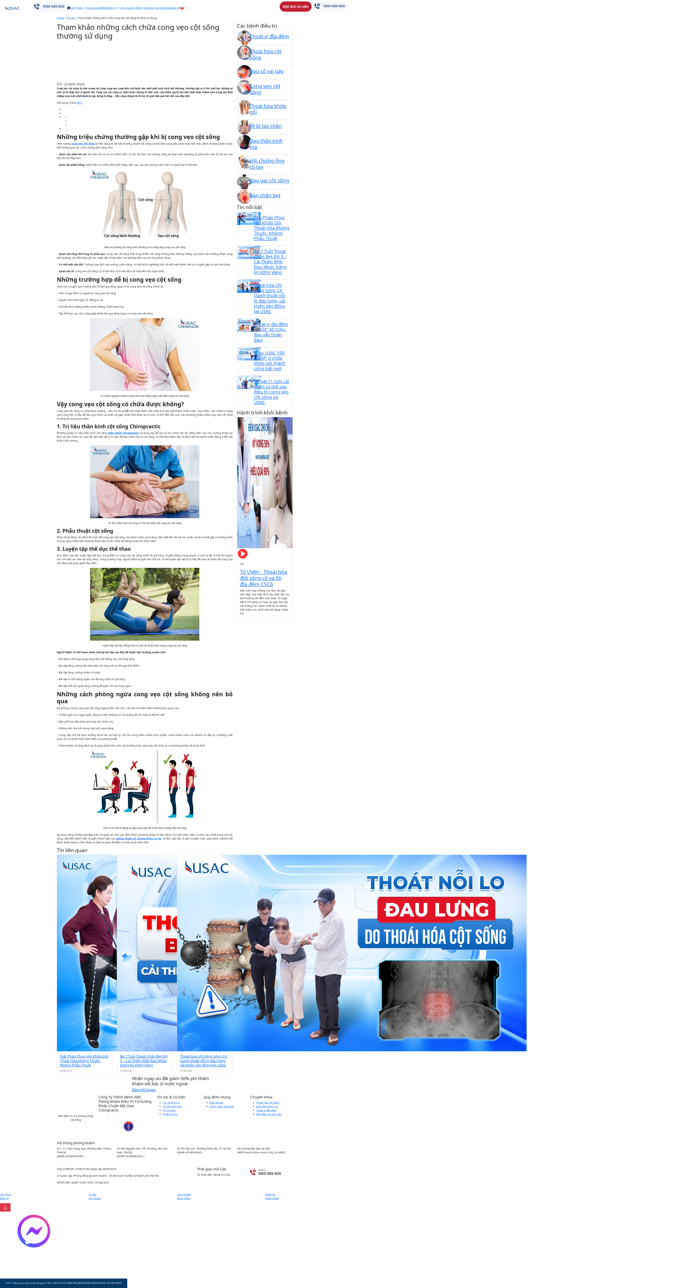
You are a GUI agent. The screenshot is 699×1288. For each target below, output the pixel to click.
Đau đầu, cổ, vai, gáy (268, 1114)
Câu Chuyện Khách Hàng (135, 8)
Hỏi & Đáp (165, 8)
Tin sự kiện (169, 1110)
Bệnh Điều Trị (109, 8)
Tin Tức (155, 8)
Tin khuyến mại (172, 1106)
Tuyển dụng (170, 1114)
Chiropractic (93, 8)
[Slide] (248, 613)
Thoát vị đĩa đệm (266, 1110)
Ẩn (79, 102)
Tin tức (71, 18)
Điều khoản (216, 1102)
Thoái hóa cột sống (267, 1102)
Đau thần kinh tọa (267, 1106)
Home (60, 18)
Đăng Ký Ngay (144, 1089)
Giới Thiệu (77, 8)
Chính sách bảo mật (222, 1106)
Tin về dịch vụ (171, 1102)
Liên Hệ (176, 8)
